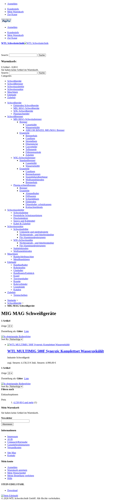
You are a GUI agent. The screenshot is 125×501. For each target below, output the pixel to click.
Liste (26, 331)
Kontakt (11, 455)
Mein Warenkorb (15, 11)
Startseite (11, 300)
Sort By (5, 339)
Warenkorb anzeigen (17, 470)
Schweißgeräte (14, 303)
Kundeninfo (13, 9)
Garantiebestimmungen (18, 444)
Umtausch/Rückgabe (17, 442)
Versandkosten (14, 447)
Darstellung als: (8, 331)
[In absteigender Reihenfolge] (16, 336)
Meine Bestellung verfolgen (20, 475)
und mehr (23, 402)
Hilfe (9, 478)
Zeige (4, 326)
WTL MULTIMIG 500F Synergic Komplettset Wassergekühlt (55, 351)
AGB (10, 439)
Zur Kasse (12, 14)
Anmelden (12, 3)
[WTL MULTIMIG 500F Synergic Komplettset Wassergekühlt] (38, 344)
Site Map (11, 452)
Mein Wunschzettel (16, 473)
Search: (4, 55)
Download (12, 490)
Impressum (12, 436)
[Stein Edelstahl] (9, 495)
